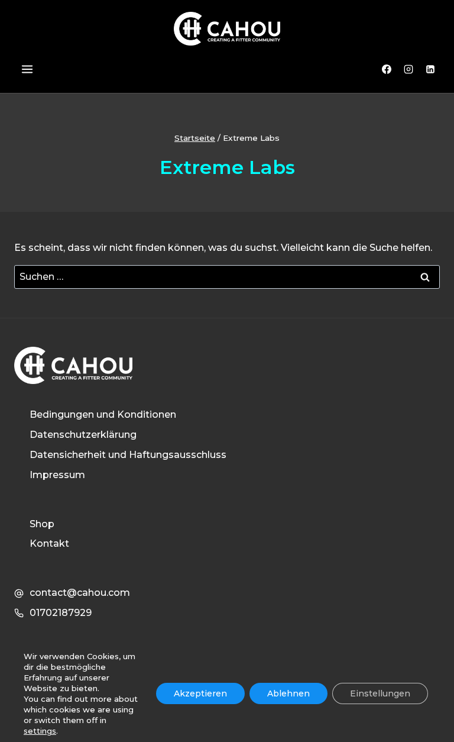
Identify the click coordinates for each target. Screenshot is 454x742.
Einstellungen (380, 693)
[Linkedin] (430, 69)
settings (40, 730)
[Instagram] (408, 69)
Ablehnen (288, 693)
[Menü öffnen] (26, 69)
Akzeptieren (200, 693)
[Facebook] (386, 69)
